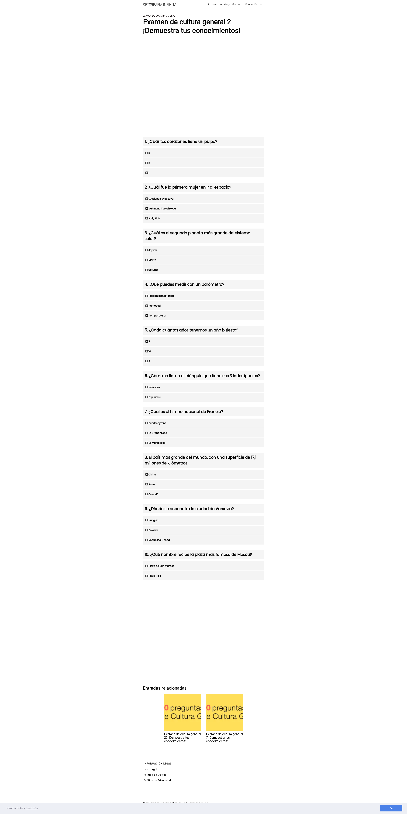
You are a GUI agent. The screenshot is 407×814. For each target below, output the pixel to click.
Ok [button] (391, 808)
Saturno (153, 270)
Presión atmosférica (161, 296)
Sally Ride (154, 218)
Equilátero (154, 397)
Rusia (151, 484)
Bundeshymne (157, 423)
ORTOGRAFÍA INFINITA (159, 4)
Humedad (154, 306)
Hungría (153, 520)
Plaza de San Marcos (161, 566)
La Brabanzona (157, 433)
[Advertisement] (203, 62)
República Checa (159, 540)
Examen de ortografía (222, 4)
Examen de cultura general (159, 15)
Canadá (153, 494)
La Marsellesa (156, 443)
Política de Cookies (156, 774)
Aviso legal (150, 769)
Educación (251, 4)
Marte (152, 260)
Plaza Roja (154, 576)
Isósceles (154, 387)
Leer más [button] (32, 808)
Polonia (153, 530)
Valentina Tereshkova (162, 208)
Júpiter (152, 250)
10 (149, 351)
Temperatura (157, 315)
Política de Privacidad (157, 780)
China (152, 474)
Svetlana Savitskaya (160, 199)
